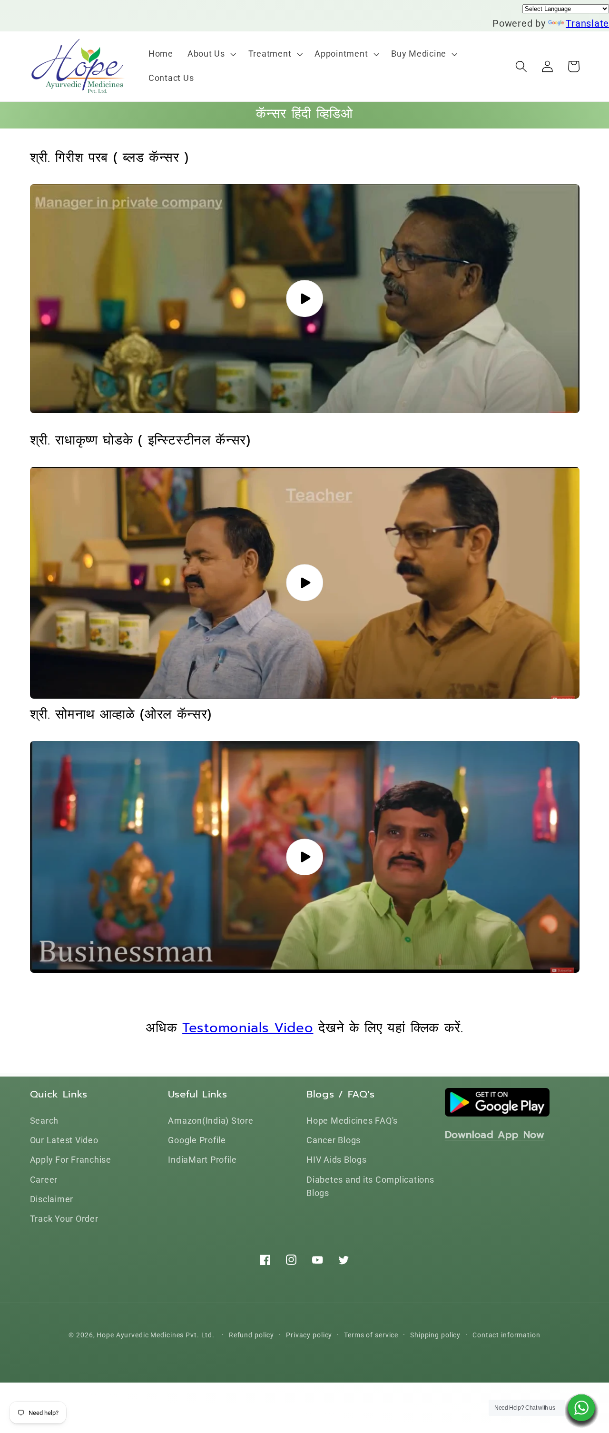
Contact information (506, 1335)
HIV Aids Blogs (336, 1160)
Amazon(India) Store (210, 1121)
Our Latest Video (64, 1140)
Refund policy (251, 1335)
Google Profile (197, 1140)
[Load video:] (305, 298)
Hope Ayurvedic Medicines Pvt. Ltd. (156, 1335)
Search (44, 1121)
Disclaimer (52, 1199)
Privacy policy (309, 1335)
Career (44, 1180)
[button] (210, 54)
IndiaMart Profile (202, 1160)
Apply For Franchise (70, 1160)
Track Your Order (64, 1219)
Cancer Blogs (333, 1140)
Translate (587, 23)
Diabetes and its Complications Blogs (370, 1186)
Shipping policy (435, 1335)
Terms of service (371, 1335)
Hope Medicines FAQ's (352, 1121)
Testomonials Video (247, 1028)
